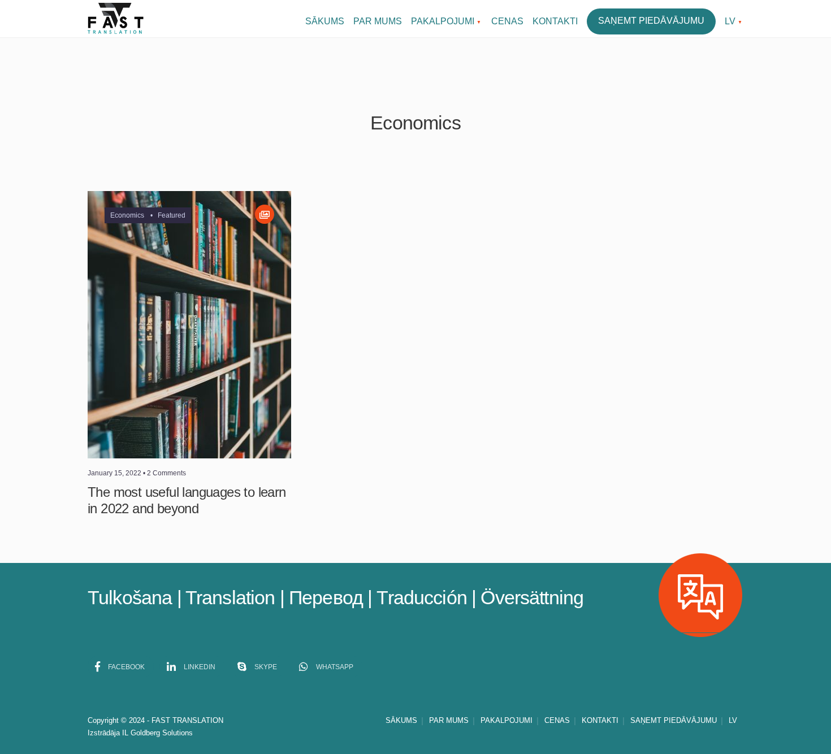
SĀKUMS (324, 21)
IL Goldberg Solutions (157, 733)
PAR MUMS (377, 21)
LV (730, 21)
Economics (127, 215)
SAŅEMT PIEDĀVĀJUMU (651, 20)
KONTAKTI (555, 21)
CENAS (507, 21)
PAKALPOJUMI (442, 21)
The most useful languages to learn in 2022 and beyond (187, 500)
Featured (171, 215)
